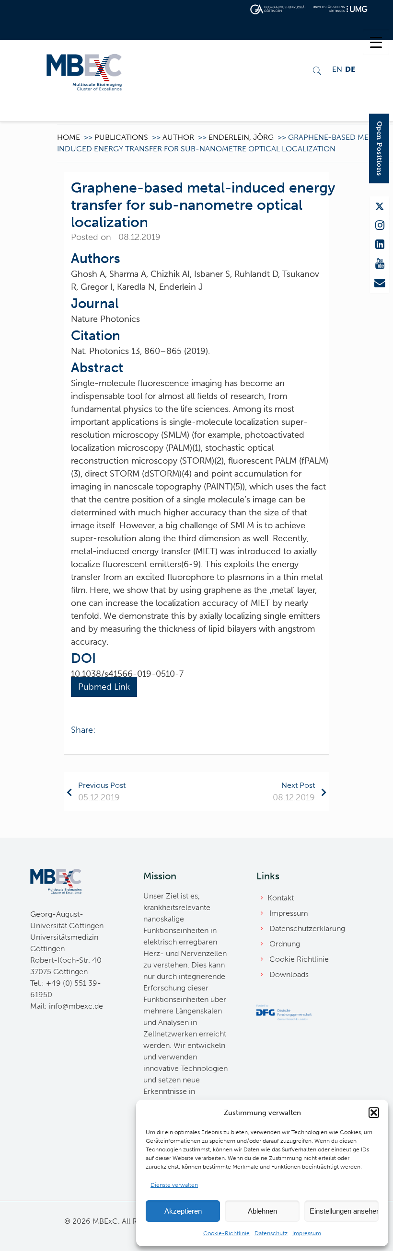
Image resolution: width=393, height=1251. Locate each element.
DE (350, 69)
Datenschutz (271, 1233)
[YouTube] (379, 264)
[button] (374, 1112)
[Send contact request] (379, 283)
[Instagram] (379, 226)
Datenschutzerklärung (307, 928)
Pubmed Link (104, 687)
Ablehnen (262, 1211)
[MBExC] (84, 71)
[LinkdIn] (379, 245)
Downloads (289, 974)
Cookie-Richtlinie (226, 1233)
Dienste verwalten (174, 1185)
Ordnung (284, 943)
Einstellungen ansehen (344, 1211)
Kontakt (280, 897)
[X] (379, 206)
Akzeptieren (183, 1211)
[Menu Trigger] (376, 42)
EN (337, 69)
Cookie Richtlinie (299, 959)
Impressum (306, 1233)
